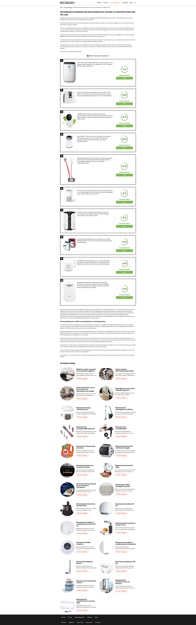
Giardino (125, 2)
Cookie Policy (89, 622)
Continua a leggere (82, 378)
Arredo (99, 2)
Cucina (105, 2)
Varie (131, 2)
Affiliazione (71, 622)
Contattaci (97, 622)
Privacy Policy (79, 622)
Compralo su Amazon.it (124, 75)
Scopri (124, 78)
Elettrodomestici (115, 2)
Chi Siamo (63, 622)
